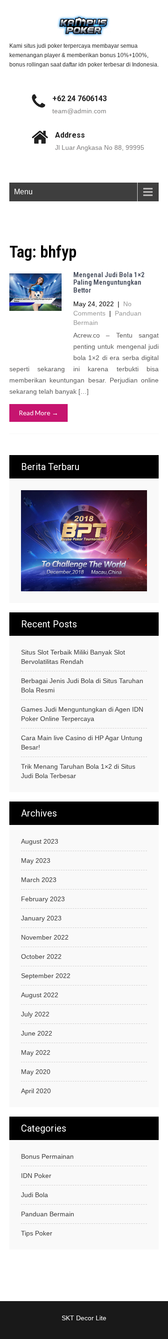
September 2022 (45, 975)
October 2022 (41, 956)
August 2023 (39, 841)
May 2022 (35, 1052)
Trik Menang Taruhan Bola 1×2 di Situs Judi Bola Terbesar (78, 771)
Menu (23, 192)
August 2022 (39, 995)
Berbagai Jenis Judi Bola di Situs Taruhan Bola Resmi (82, 685)
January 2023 (41, 918)
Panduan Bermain (47, 1214)
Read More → (38, 413)
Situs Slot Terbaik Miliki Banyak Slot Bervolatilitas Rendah (73, 656)
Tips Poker (36, 1233)
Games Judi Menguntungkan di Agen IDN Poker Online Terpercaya (82, 714)
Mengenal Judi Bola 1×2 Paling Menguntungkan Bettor (109, 282)
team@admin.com (79, 111)
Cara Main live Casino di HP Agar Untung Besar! (81, 742)
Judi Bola (34, 1195)
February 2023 (43, 899)
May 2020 (35, 1071)
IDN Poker (36, 1175)
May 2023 (35, 860)
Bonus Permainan (47, 1156)
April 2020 (36, 1091)
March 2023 (38, 879)
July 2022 (35, 1014)
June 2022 (36, 1033)
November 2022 (45, 937)
